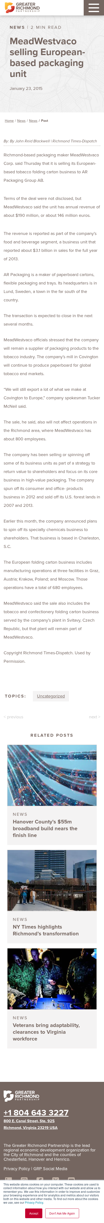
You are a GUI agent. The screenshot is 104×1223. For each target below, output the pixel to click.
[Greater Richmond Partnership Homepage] (22, 7)
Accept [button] (33, 1213)
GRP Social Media (50, 1168)
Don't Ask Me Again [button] (62, 1213)
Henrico (61, 1159)
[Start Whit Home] (52, 1097)
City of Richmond (27, 1154)
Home (9, 120)
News (21, 120)
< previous (13, 717)
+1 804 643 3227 (36, 1112)
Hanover (37, 1159)
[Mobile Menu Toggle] (94, 7)
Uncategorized (51, 696)
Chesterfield (15, 1159)
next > (94, 717)
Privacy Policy (34, 1202)
